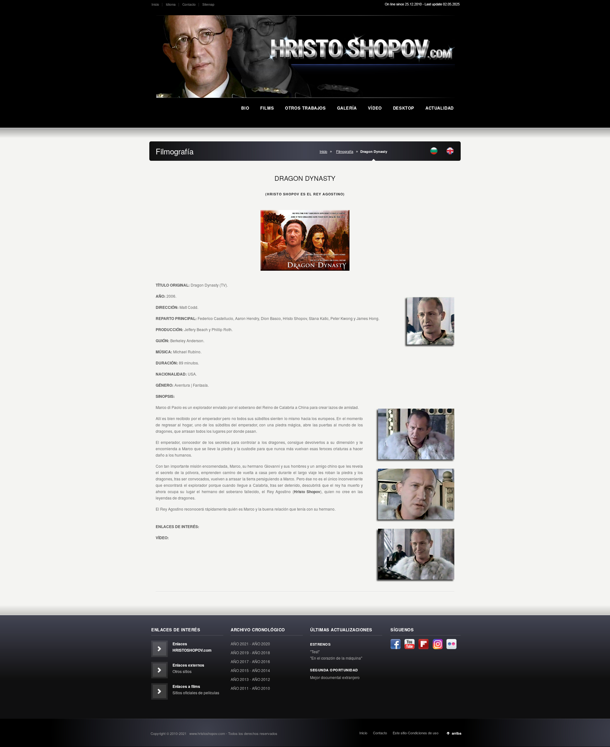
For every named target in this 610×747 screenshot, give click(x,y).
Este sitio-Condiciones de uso (415, 732)
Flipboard (423, 644)
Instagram (437, 644)
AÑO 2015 (240, 670)
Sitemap (208, 4)
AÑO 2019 (240, 652)
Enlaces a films (186, 686)
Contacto (189, 4)
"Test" (315, 651)
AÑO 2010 (261, 688)
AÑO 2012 (261, 679)
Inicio (155, 4)
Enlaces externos (188, 665)
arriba (456, 733)
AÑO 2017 (240, 661)
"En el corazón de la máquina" (336, 658)
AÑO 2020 (261, 643)
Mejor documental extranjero (335, 677)
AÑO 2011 (240, 688)
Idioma (171, 4)
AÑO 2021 (240, 643)
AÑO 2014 (261, 670)
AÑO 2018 (261, 652)
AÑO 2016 (261, 661)
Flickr (451, 644)
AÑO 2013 (240, 679)
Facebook (395, 644)
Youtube (409, 644)
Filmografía (344, 151)
